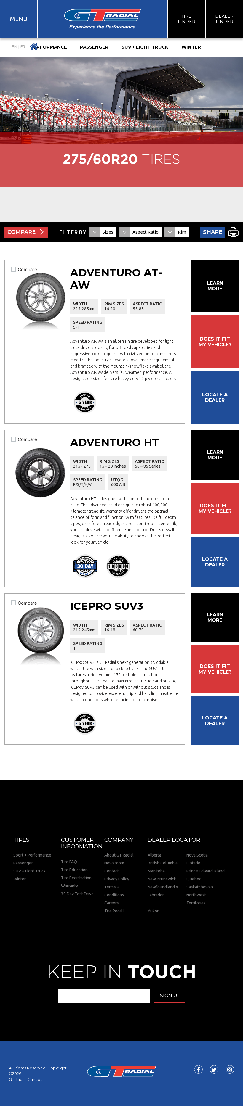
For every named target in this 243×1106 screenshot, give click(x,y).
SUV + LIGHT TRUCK (145, 47)
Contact (111, 871)
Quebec (193, 879)
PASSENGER (94, 47)
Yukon (153, 911)
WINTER (191, 47)
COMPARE (21, 232)
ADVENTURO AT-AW (116, 278)
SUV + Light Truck (29, 871)
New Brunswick (162, 879)
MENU (19, 18)
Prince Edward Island (205, 871)
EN (14, 47)
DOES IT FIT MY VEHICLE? (215, 341)
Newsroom (114, 863)
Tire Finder (186, 19)
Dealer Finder (224, 19)
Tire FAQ (69, 861)
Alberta (154, 855)
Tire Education (74, 869)
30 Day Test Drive (77, 893)
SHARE (212, 232)
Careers (111, 903)
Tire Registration (76, 877)
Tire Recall (114, 911)
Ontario (193, 863)
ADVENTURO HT (114, 442)
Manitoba (156, 871)
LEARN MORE (215, 286)
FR (22, 47)
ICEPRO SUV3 (106, 606)
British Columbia (163, 863)
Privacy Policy (116, 879)
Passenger (23, 863)
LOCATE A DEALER (215, 397)
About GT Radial (119, 855)
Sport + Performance (32, 855)
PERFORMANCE (48, 47)
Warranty (69, 885)
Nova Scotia (197, 855)
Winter (19, 879)
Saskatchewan (199, 887)
